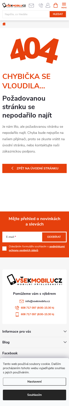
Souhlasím (34, 395)
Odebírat (54, 237)
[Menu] (64, 5)
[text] (41, 5)
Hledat (58, 14)
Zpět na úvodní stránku (37, 168)
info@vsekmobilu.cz (37, 301)
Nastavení (34, 381)
